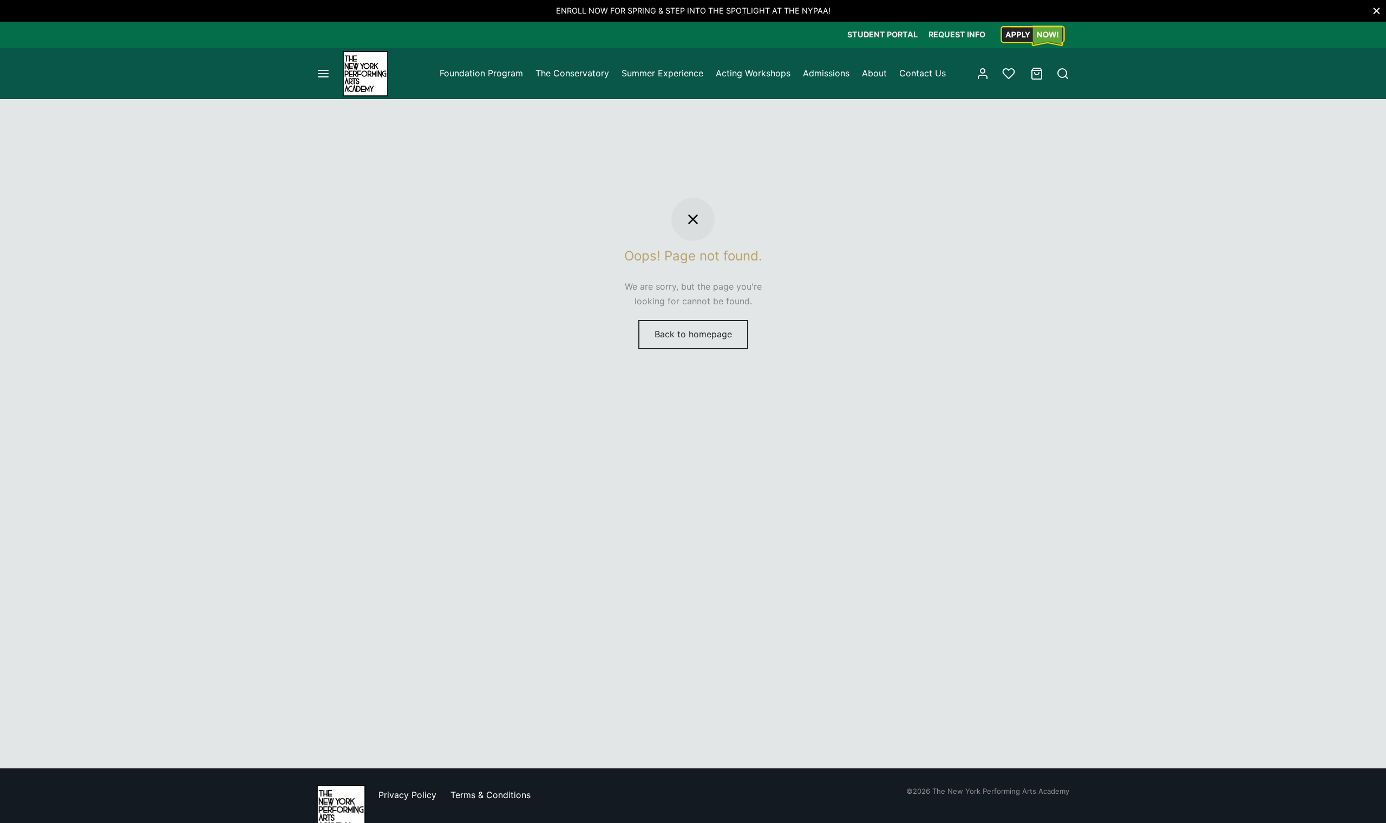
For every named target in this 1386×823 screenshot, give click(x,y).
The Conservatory (572, 73)
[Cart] (1036, 73)
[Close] (1376, 10)
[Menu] (323, 73)
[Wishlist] (1009, 73)
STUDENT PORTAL (882, 34)
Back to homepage (693, 334)
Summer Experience (662, 73)
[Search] (1062, 73)
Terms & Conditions (490, 794)
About (874, 73)
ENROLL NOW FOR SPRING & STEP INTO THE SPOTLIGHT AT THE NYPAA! (693, 10)
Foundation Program (481, 73)
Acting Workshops (753, 73)
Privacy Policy (407, 794)
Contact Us (922, 73)
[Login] (982, 73)
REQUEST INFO (957, 34)
